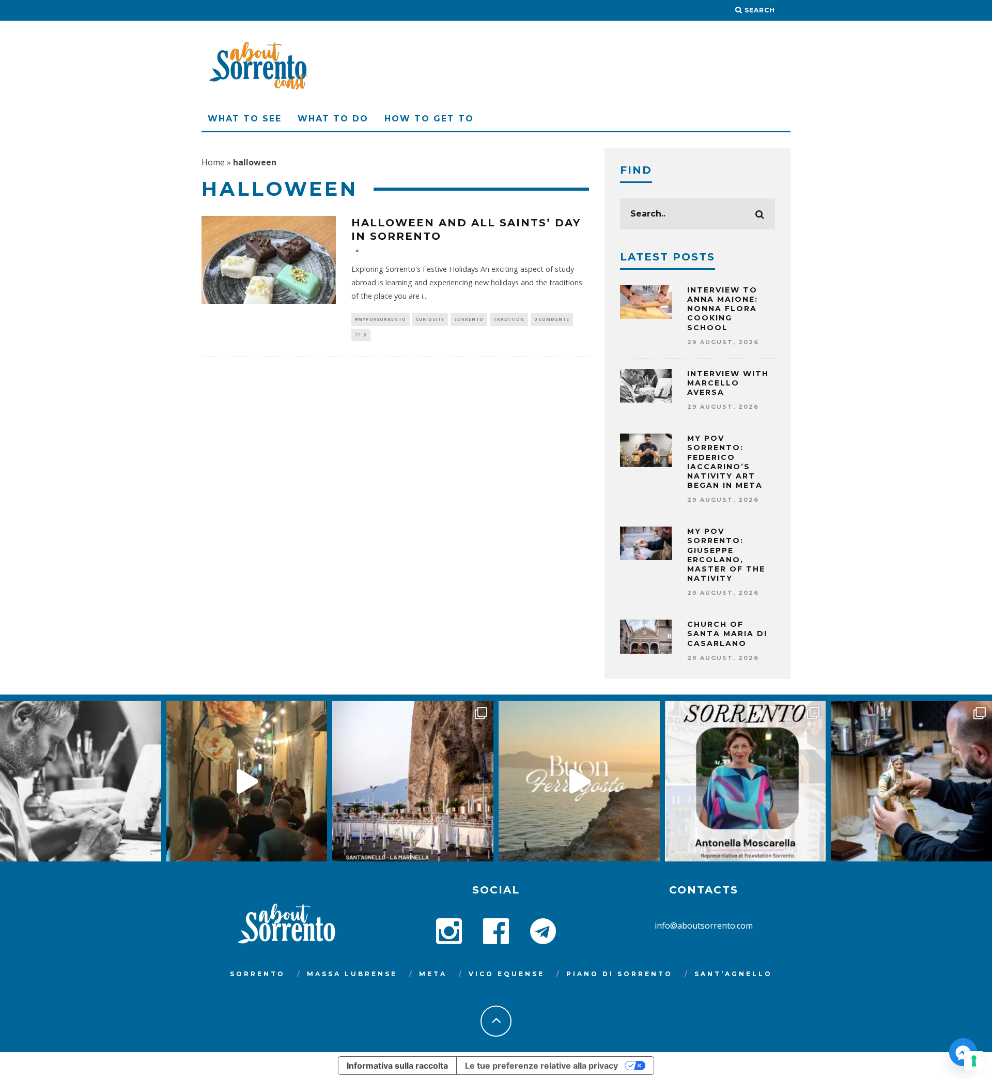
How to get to (429, 119)
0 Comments (551, 319)
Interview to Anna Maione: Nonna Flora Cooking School (722, 308)
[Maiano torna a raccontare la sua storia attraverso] (247, 781)
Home (213, 162)
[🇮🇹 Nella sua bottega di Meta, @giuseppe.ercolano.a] (911, 781)
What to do (333, 119)
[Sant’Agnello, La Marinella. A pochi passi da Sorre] (412, 781)
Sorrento (469, 319)
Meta (433, 974)
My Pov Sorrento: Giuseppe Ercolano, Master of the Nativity (726, 555)
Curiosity (430, 319)
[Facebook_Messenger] (963, 1052)
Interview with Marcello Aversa (728, 383)
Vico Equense (507, 974)
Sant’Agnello (733, 974)
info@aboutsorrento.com (704, 925)
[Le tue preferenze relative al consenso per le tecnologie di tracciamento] (974, 1061)
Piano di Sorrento (619, 974)
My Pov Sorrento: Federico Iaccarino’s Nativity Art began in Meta (725, 462)
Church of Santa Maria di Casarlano (727, 634)
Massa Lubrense (352, 974)
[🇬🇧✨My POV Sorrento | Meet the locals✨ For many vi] (745, 781)
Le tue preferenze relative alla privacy (541, 1065)
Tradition (508, 319)
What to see (245, 119)
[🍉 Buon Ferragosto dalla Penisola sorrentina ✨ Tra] (579, 781)
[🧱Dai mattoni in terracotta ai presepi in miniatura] (80, 781)
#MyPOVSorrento (380, 319)
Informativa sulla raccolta (397, 1065)
